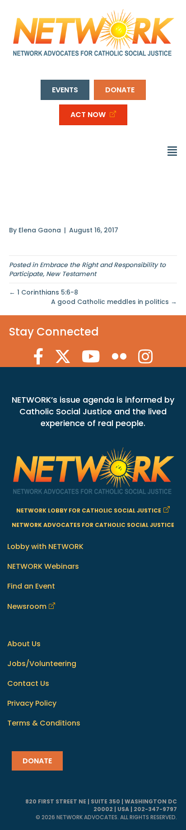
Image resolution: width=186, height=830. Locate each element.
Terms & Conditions (43, 723)
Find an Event (31, 586)
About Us (24, 644)
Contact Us (28, 683)
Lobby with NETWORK (45, 546)
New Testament (71, 273)
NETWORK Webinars (43, 566)
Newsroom (26, 606)
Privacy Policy (31, 703)
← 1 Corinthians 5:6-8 (43, 292)
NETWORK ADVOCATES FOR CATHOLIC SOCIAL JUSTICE (93, 525)
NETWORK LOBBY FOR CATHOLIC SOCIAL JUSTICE (88, 510)
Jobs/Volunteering (41, 663)
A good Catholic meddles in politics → (114, 301)
